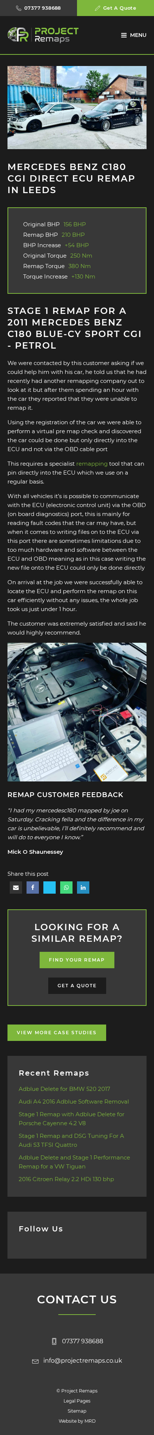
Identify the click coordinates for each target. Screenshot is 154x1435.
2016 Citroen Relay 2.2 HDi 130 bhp (66, 1179)
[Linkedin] (83, 887)
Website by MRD (77, 1421)
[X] (49, 887)
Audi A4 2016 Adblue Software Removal (74, 1101)
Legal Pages (77, 1401)
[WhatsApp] (66, 887)
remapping (92, 463)
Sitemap (77, 1411)
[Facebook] (33, 887)
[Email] (16, 887)
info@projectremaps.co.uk (82, 1360)
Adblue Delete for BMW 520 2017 (64, 1088)
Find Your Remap (77, 960)
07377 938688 (82, 1341)
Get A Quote (77, 985)
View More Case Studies (57, 1032)
